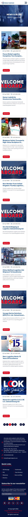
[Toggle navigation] (26, 3)
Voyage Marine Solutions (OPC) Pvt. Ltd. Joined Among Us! (14, 314)
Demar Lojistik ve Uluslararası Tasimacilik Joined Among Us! (12, 98)
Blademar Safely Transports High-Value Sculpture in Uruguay (13, 141)
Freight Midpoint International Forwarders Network (13, 511)
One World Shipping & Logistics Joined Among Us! (13, 228)
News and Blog (18, 475)
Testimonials (18, 469)
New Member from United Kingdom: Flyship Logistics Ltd (13, 184)
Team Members (19, 472)
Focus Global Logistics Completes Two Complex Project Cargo (12, 55)
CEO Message (5, 469)
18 (20, 424)
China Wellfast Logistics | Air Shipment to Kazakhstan (13, 271)
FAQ (3, 472)
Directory (4, 477)
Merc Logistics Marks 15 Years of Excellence (12, 357)
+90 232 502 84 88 (8, 455)
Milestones (5, 475)
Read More (6, 70)
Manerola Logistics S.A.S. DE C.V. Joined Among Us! (13, 400)
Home (10, 17)
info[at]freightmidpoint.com (11, 458)
